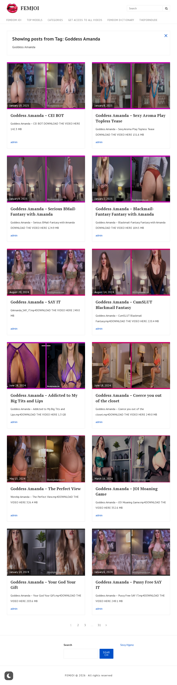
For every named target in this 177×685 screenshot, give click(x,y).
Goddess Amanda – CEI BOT (37, 115)
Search (68, 645)
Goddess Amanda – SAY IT (36, 301)
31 (99, 625)
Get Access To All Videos (85, 20)
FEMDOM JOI (14, 20)
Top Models (35, 20)
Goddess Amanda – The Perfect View (46, 488)
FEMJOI (30, 8)
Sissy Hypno (127, 645)
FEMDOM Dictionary (121, 20)
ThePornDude (148, 20)
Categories (55, 20)
